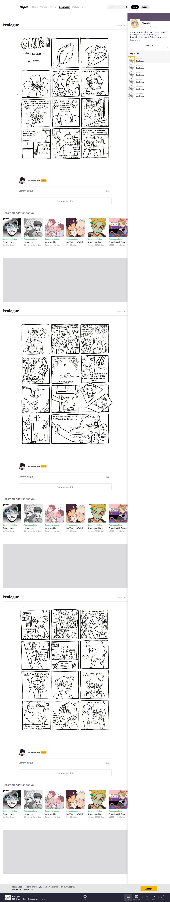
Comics (43, 7)
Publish (145, 7)
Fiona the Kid (34, 180)
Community (64, 7)
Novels (53, 7)
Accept (148, 888)
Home (35, 7)
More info (16, 889)
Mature (75, 7)
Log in (135, 7)
